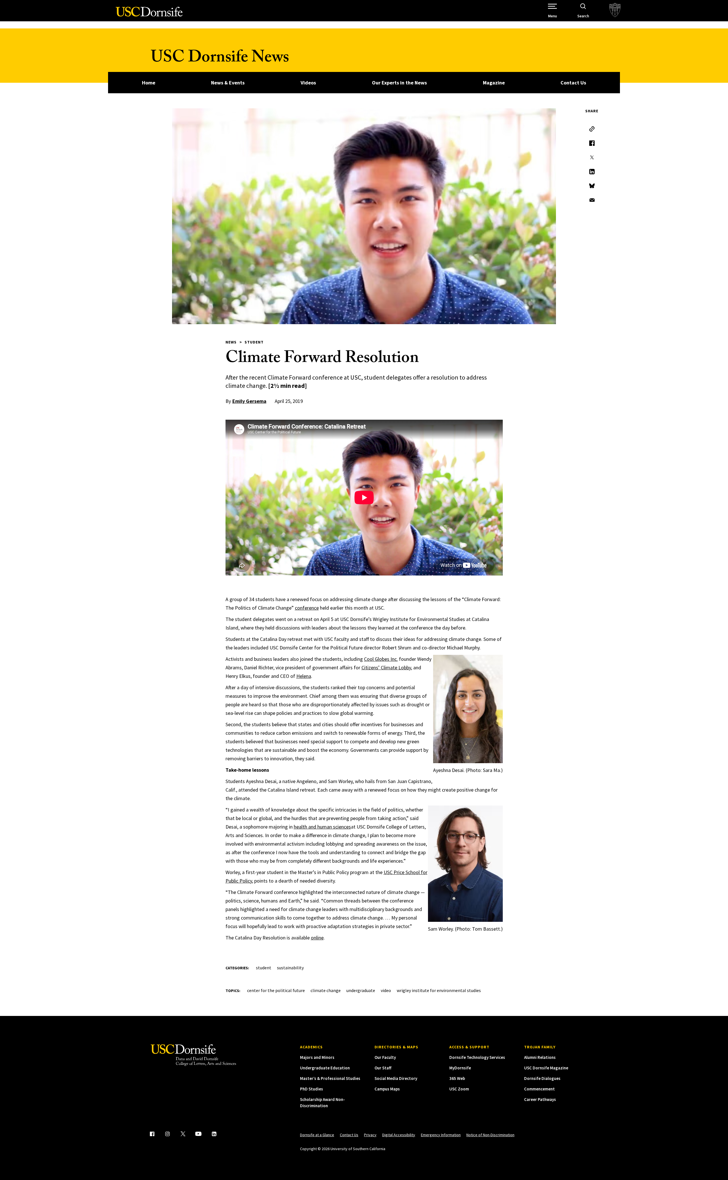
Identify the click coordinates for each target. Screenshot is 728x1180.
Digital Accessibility (398, 1134)
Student (254, 342)
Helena (303, 676)
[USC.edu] (615, 10)
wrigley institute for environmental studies (439, 990)
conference (307, 608)
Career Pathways (540, 1099)
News (231, 342)
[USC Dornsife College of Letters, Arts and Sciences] (149, 15)
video (386, 990)
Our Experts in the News (399, 82)
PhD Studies (311, 1089)
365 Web (457, 1078)
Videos (308, 82)
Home (148, 82)
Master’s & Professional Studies (330, 1078)
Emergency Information (441, 1134)
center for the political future (276, 990)
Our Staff (383, 1068)
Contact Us (573, 82)
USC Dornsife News (220, 59)
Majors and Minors (317, 1057)
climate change (326, 990)
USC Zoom (459, 1089)
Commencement (539, 1089)
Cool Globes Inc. (381, 659)
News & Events (228, 82)
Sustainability (290, 967)
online (317, 937)
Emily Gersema (249, 401)
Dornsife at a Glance (317, 1134)
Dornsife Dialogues (542, 1078)
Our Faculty (385, 1057)
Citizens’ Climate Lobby (386, 667)
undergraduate (360, 990)
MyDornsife (460, 1068)
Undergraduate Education (325, 1068)
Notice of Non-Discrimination (490, 1134)
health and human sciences (322, 826)
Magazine (494, 82)
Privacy (370, 1134)
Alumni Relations (540, 1057)
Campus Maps (387, 1089)
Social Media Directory (396, 1078)
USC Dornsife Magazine (546, 1068)
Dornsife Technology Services (477, 1057)
